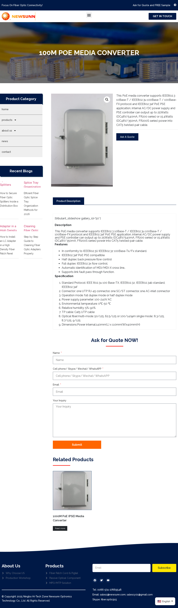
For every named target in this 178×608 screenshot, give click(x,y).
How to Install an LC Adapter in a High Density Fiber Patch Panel (8, 245)
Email (56, 384)
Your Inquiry (59, 400)
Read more (60, 528)
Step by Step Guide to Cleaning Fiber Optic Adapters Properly (32, 245)
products (7, 120)
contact (6, 151)
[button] (89, 15)
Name (56, 353)
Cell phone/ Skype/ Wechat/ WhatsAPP (77, 369)
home (5, 109)
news (5, 141)
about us (7, 130)
